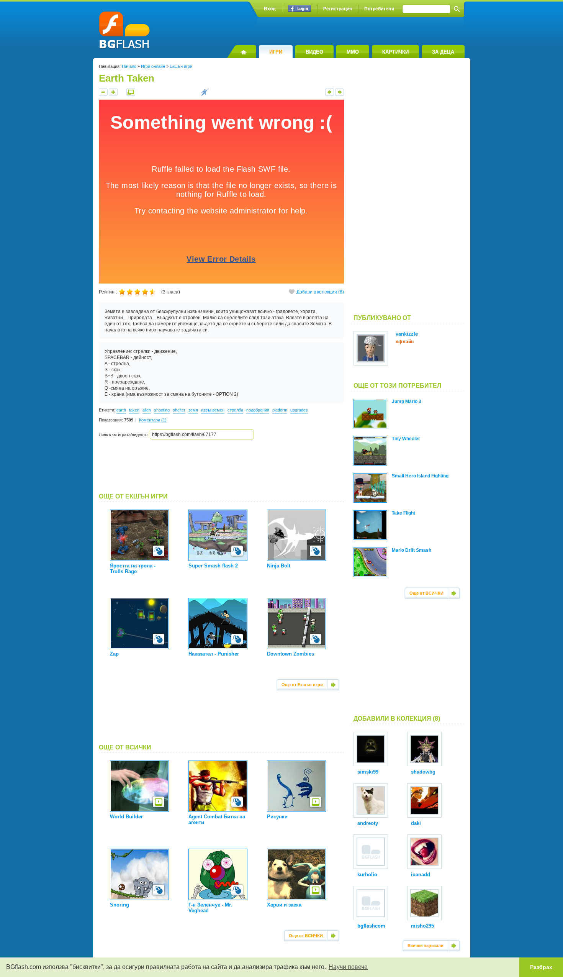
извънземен (212, 410)
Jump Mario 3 (406, 401)
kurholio (367, 874)
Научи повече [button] (348, 967)
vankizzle (407, 334)
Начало (129, 66)
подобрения (257, 410)
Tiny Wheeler (406, 438)
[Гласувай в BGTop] (205, 94)
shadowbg (423, 772)
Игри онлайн (153, 66)
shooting (162, 410)
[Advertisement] (221, 466)
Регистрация (337, 8)
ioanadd (420, 874)
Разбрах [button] (541, 967)
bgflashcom (371, 926)
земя (193, 410)
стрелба (235, 410)
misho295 (422, 926)
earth (121, 410)
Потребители (379, 8)
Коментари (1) (153, 420)
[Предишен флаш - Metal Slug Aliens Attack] (329, 94)
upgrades (299, 410)
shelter (179, 410)
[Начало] (241, 51)
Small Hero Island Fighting (420, 476)
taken (134, 410)
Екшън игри (181, 66)
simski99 (367, 772)
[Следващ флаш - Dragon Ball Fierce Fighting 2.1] (339, 94)
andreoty (367, 823)
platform (279, 410)
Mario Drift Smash (411, 550)
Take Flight (403, 513)
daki (416, 823)
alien (146, 410)
